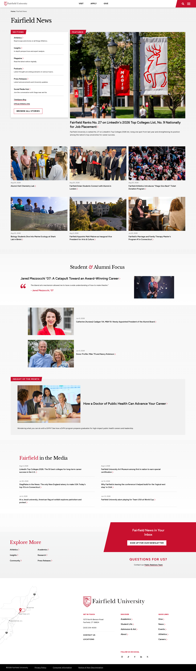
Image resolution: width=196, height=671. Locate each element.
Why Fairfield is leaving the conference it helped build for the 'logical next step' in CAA (133, 485)
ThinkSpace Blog (20, 100)
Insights (17, 48)
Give (106, 3)
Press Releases (20, 79)
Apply (94, 3)
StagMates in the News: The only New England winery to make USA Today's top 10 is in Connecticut (52, 485)
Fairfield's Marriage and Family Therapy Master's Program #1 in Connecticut (150, 237)
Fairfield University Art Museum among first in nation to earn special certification (130, 470)
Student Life (126, 624)
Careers (162, 639)
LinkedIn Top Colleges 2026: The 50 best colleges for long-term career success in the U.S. (50, 470)
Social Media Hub (21, 89)
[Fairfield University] (15, 4)
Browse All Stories (28, 111)
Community (15, 560)
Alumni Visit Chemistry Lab (22, 186)
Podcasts (18, 68)
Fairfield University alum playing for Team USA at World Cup (127, 499)
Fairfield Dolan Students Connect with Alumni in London (90, 187)
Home (13, 11)
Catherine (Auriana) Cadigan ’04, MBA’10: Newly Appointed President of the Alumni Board (115, 322)
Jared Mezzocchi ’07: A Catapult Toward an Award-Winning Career (70, 278)
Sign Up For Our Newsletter (147, 543)
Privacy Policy (40, 667)
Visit (81, 3)
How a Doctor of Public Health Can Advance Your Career (124, 404)
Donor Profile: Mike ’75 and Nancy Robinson (95, 354)
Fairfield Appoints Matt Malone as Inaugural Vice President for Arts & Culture (91, 237)
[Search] (182, 3)
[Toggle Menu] (188, 3)
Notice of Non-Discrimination (90, 667)
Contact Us (89, 635)
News (161, 624)
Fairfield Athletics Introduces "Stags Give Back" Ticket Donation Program (152, 187)
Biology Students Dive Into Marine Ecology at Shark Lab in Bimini (33, 237)
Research (42, 555)
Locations (88, 639)
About (124, 634)
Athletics (18, 38)
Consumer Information (62, 667)
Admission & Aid (128, 629)
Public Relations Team (153, 565)
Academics (42, 549)
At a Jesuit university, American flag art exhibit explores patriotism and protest (50, 501)
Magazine (18, 58)
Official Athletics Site (22, 104)
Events (161, 629)
